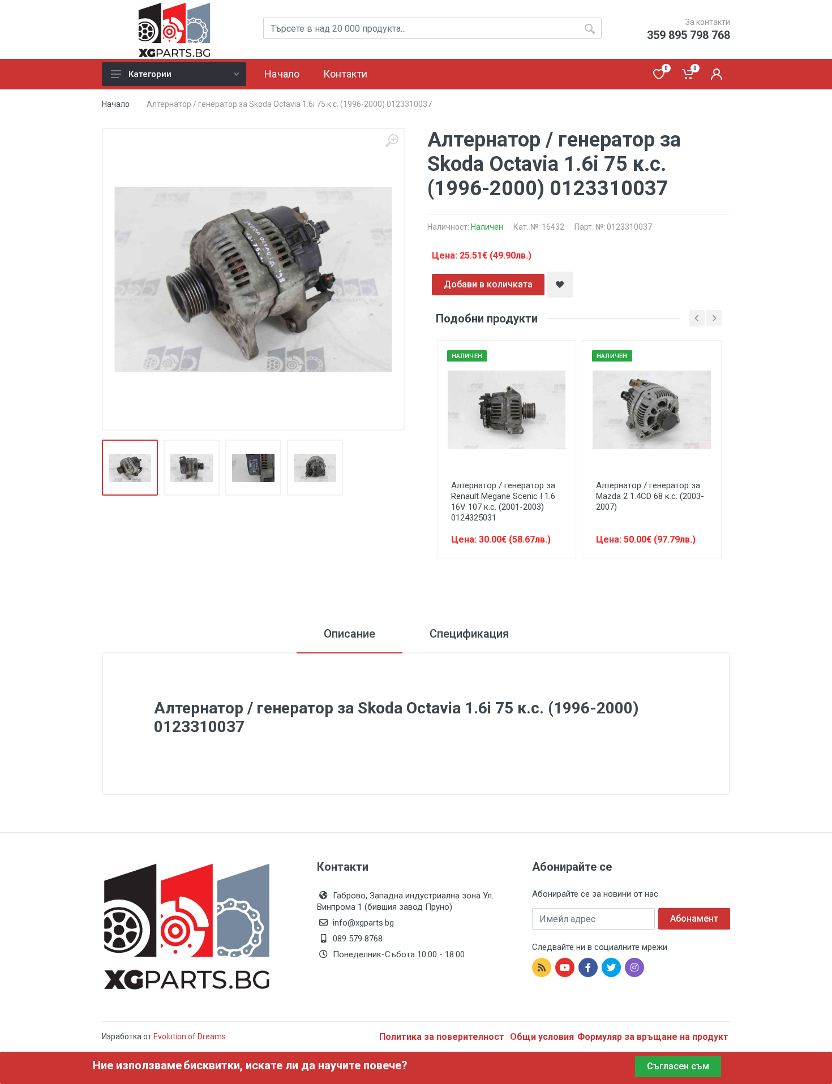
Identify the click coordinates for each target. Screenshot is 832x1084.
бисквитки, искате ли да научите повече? (295, 1065)
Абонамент (694, 918)
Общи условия (542, 1036)
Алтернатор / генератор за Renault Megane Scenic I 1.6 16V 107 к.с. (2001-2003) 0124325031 (503, 501)
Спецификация (469, 633)
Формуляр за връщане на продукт (652, 1036)
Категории (149, 74)
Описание (349, 633)
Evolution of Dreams (189, 1036)
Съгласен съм (678, 1066)
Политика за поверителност (443, 1036)
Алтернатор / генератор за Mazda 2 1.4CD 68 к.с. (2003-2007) (650, 496)
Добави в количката (488, 284)
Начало (116, 104)
